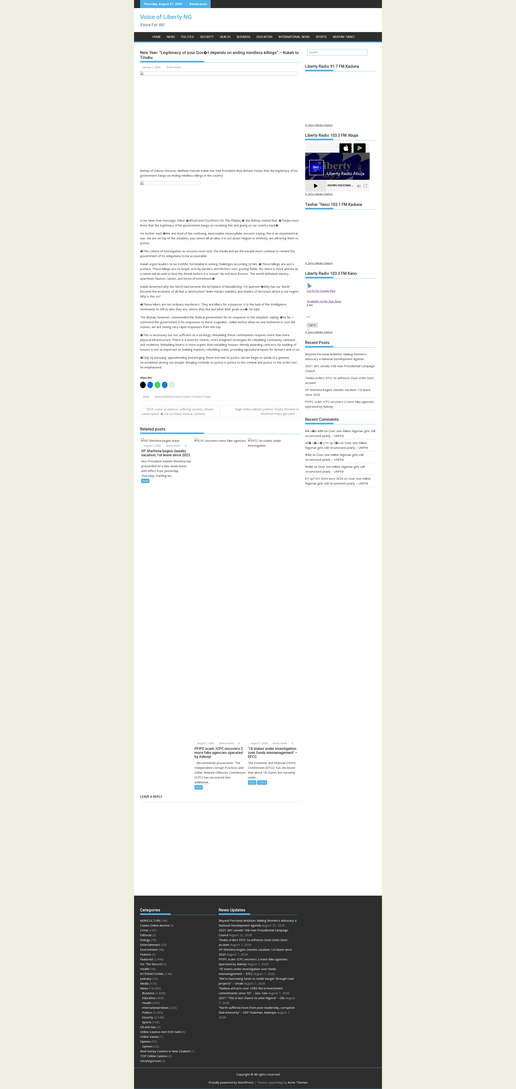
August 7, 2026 (152, 445)
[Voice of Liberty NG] (144, 36)
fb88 (308, 455)
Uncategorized (150, 1061)
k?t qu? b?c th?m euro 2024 (324, 478)
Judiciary (145, 978)
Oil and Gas (148, 1027)
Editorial (145, 935)
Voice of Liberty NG (166, 16)
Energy (145, 940)
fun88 (309, 467)
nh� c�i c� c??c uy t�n (322, 443)
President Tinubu (201, 396)
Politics (187, 37)
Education (264, 37)
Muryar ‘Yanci (343, 37)
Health (225, 37)
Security (207, 37)
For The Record (151, 964)
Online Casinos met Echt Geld (160, 1032)
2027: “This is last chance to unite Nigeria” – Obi (252, 998)
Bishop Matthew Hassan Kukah (172, 396)
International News (294, 37)
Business (243, 37)
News (171, 37)
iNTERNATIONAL (152, 974)
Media (144, 983)
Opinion (145, 1041)
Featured (146, 959)
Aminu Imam (174, 67)
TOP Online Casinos (153, 1056)
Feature (145, 954)
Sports (321, 37)
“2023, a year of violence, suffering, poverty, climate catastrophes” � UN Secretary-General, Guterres (177, 411)
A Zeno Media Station (319, 125)
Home (157, 37)
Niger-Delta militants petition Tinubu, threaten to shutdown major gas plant (267, 411)
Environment (149, 949)
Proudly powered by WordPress (231, 1082)
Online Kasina (149, 1037)
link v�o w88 (314, 431)
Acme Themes (298, 1082)
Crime (144, 930)
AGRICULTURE (150, 920)
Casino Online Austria (154, 925)
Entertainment (150, 945)
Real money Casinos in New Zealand (165, 1051)
